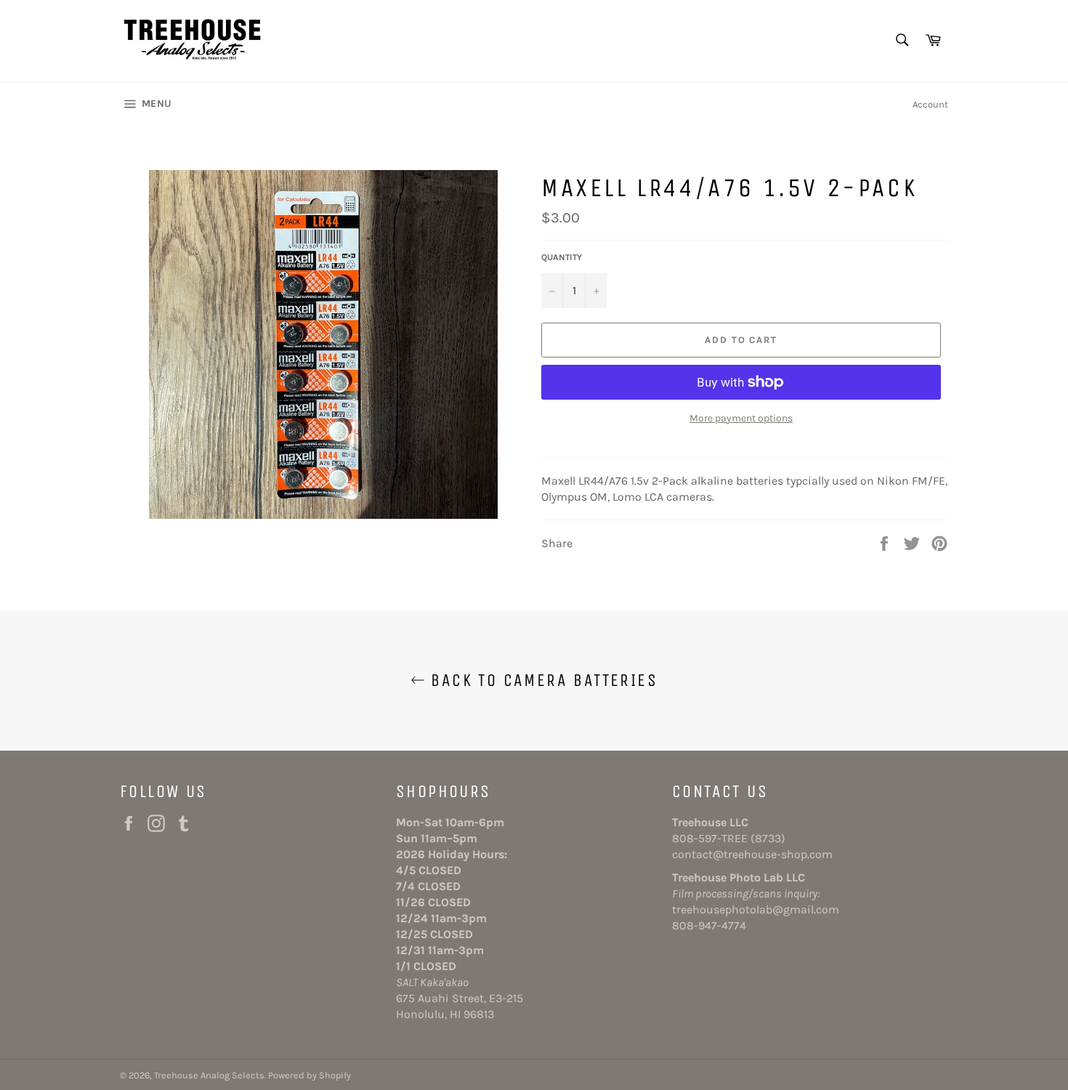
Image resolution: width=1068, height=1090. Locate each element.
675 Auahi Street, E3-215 (459, 998)
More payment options (741, 418)
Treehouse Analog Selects (209, 1075)
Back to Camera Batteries (541, 680)
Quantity (561, 257)
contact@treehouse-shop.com (752, 854)
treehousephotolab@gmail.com (755, 909)
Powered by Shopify (309, 1075)
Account (930, 104)
